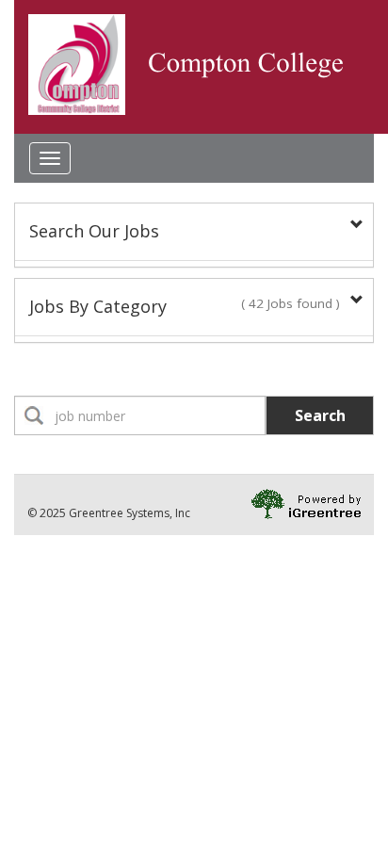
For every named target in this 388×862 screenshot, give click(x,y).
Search (320, 415)
